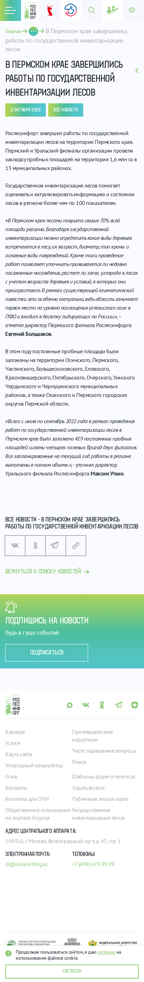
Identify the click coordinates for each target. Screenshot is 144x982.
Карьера (15, 731)
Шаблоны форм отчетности (103, 776)
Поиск (79, 761)
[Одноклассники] (35, 545)
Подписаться (46, 652)
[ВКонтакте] (15, 545)
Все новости (65, 110)
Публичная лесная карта (100, 798)
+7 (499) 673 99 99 (93, 864)
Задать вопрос (88, 787)
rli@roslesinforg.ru (26, 864)
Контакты (16, 787)
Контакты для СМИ (27, 798)
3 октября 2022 (25, 110)
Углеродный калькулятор (34, 765)
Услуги (12, 742)
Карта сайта (19, 754)
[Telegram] (55, 545)
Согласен (72, 971)
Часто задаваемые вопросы (104, 750)
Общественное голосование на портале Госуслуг (37, 813)
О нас (11, 776)
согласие (106, 952)
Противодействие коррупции (92, 735)
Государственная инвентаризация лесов (98, 813)
